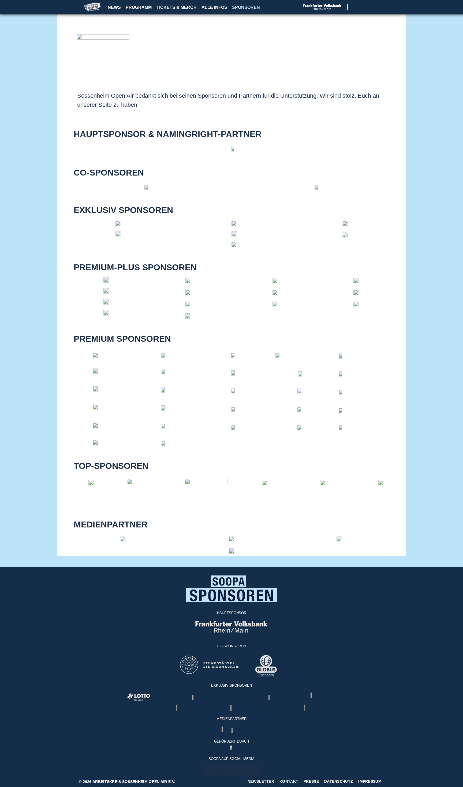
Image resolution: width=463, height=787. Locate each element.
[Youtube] (371, 7)
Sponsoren (246, 7)
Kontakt (288, 781)
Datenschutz (338, 781)
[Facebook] (357, 7)
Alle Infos (214, 7)
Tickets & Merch (176, 7)
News (114, 7)
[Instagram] (364, 7)
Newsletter (261, 781)
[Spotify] (377, 7)
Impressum (370, 781)
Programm (139, 7)
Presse (311, 781)
